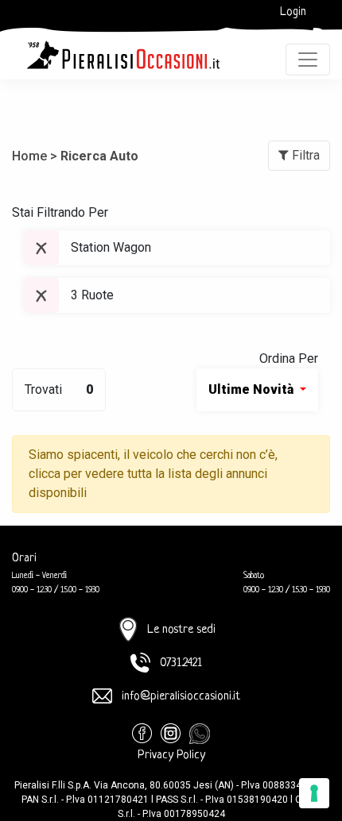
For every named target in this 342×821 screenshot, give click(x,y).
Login (293, 12)
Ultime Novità (252, 389)
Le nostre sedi (181, 630)
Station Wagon (111, 247)
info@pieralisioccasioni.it (181, 696)
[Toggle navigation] (308, 59)
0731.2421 (181, 663)
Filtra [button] (304, 155)
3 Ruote (92, 295)
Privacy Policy (171, 755)
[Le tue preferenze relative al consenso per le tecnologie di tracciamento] (314, 793)
